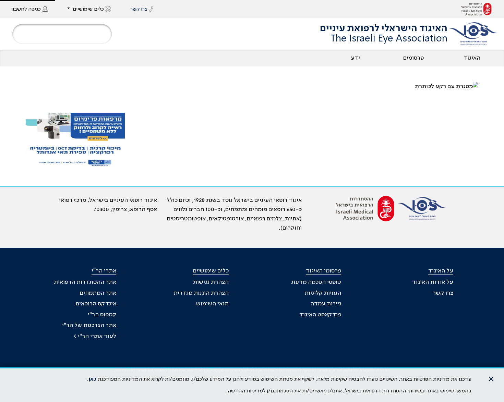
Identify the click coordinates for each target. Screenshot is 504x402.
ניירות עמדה (325, 304)
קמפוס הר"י (102, 315)
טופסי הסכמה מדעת (316, 282)
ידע (355, 58)
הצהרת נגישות (211, 282)
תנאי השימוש (212, 304)
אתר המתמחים (98, 293)
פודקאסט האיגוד (320, 315)
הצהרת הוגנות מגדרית (201, 293)
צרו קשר (443, 293)
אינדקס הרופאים (96, 304)
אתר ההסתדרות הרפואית (85, 282)
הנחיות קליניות (322, 293)
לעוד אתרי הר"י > (94, 336)
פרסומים (413, 58)
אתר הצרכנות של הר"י (89, 325)
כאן (92, 379)
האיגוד (472, 58)
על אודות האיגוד (432, 282)
